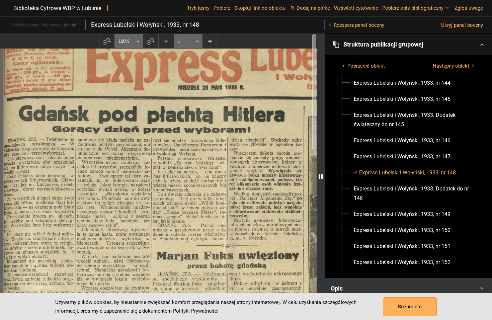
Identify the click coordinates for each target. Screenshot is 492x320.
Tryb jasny (198, 8)
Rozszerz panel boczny (359, 25)
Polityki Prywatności (196, 311)
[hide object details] (321, 176)
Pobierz (222, 8)
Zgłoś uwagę (469, 8)
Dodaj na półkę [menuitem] (313, 8)
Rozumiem (410, 307)
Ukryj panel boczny (462, 25)
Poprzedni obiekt (366, 66)
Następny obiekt (451, 66)
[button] (408, 44)
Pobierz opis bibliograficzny (412, 8)
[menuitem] (402, 83)
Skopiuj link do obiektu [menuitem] (259, 8)
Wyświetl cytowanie (356, 8)
